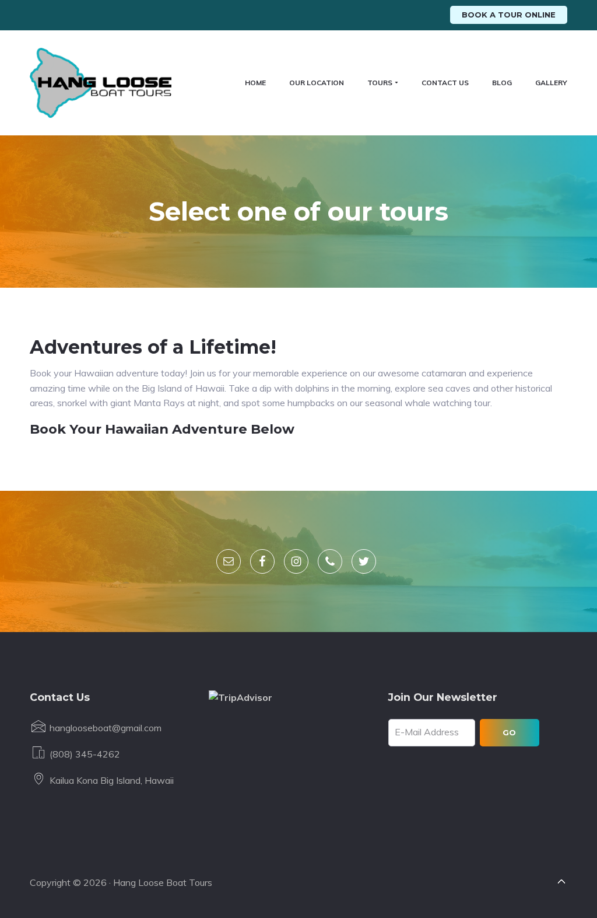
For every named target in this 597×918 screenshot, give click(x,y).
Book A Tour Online (509, 14)
